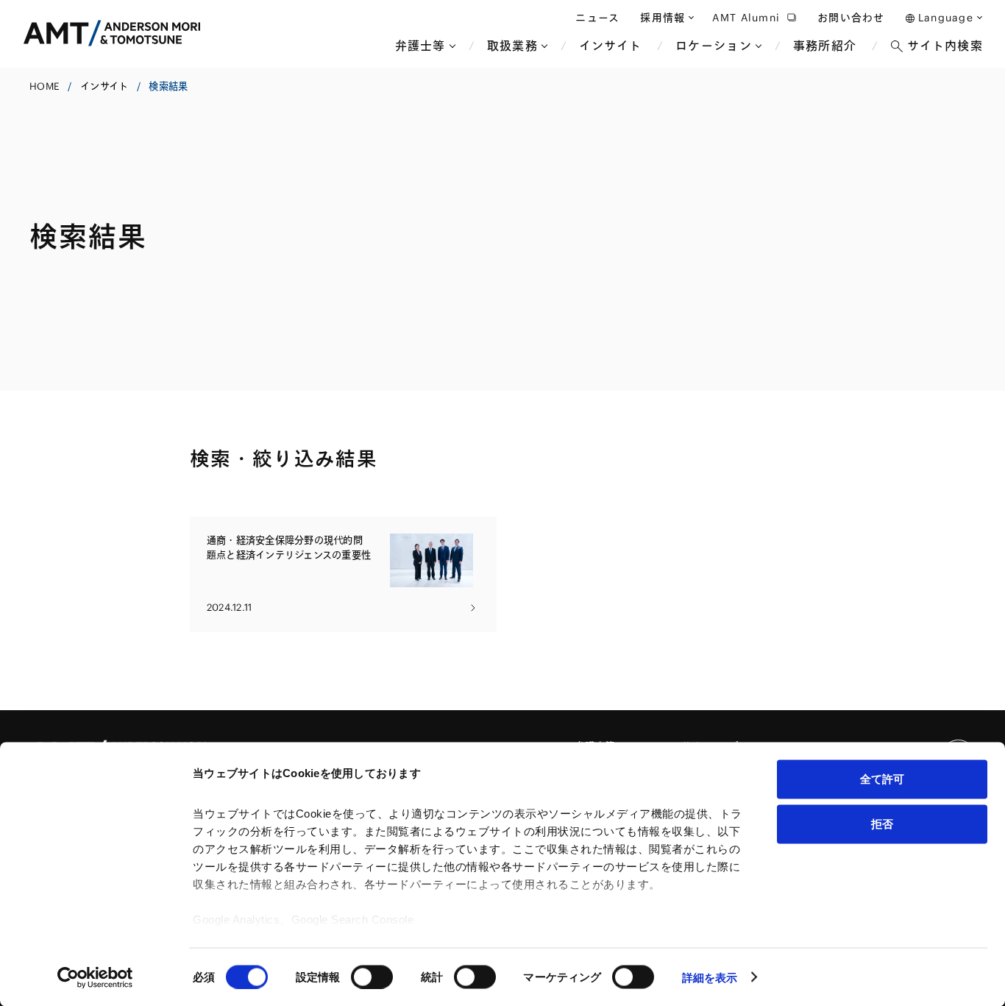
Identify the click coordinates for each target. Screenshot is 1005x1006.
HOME (44, 86)
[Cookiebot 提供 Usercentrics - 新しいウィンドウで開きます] (95, 977)
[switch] (372, 976)
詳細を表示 (710, 977)
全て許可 (882, 779)
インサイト (104, 86)
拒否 (882, 823)
